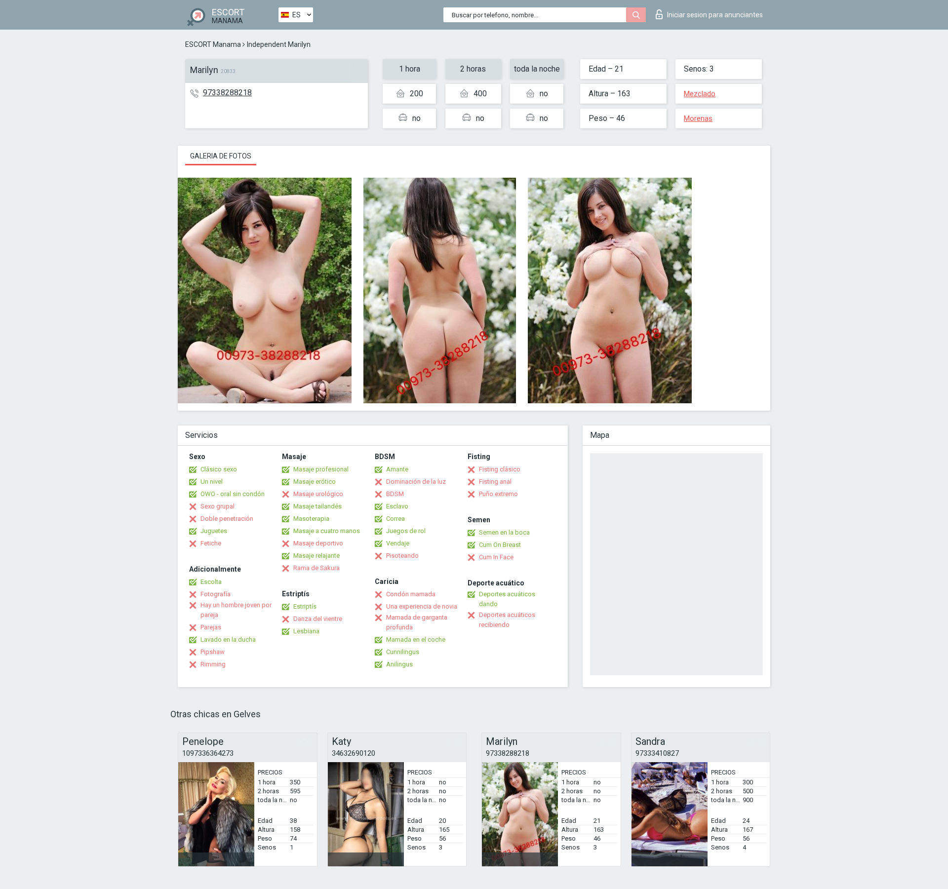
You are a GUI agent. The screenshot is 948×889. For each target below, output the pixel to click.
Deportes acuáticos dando (507, 599)
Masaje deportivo (318, 543)
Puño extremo (498, 494)
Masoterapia (311, 518)
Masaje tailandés (317, 506)
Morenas (698, 118)
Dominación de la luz (416, 481)
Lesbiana (306, 631)
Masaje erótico (314, 481)
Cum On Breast (500, 544)
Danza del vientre (317, 618)
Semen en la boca (504, 532)
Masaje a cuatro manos (326, 531)
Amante (397, 469)
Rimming (213, 664)
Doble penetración (226, 518)
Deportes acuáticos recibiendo (507, 619)
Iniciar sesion (715, 15)
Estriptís (304, 606)
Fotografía (215, 594)
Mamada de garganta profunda (416, 622)
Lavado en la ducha (228, 639)
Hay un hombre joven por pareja (236, 609)
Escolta (211, 581)
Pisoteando (402, 555)
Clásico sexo (218, 469)
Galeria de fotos (220, 156)
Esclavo (397, 506)
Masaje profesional (321, 469)
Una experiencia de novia (421, 606)
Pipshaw (212, 652)
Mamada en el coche (415, 639)
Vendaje (397, 543)
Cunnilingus (402, 652)
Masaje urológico (318, 494)
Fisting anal (495, 481)
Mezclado (699, 93)
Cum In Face (496, 557)
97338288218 (227, 92)
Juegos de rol (406, 531)
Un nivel (211, 481)
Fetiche (210, 543)
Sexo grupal (217, 506)
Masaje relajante (316, 555)
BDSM (395, 494)
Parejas (210, 627)
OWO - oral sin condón (232, 494)
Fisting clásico (499, 469)
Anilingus (399, 664)
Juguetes (213, 531)
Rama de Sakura (316, 568)
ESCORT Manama (213, 44)
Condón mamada (410, 594)
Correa (395, 518)
